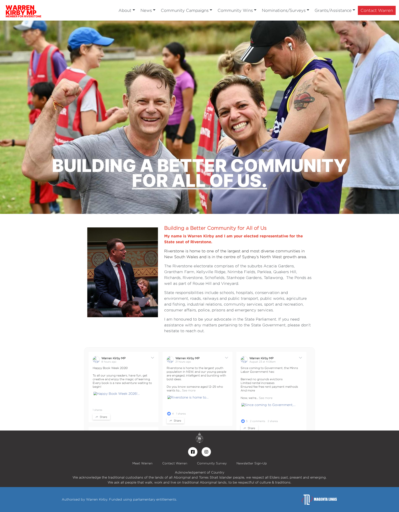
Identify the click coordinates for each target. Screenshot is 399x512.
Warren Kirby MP (113, 358)
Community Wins (235, 10)
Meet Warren (142, 463)
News (146, 10)
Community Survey (212, 463)
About (124, 10)
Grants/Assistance (333, 10)
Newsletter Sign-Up (251, 463)
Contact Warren (377, 10)
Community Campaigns (185, 10)
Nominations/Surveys (284, 10)
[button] (30, 117)
